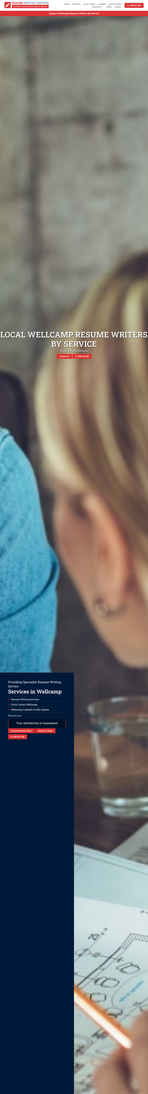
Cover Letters (89, 4)
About (109, 6)
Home (67, 4)
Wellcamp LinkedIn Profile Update (30, 709)
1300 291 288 (135, 5)
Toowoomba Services (21, 730)
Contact (117, 6)
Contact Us (64, 356)
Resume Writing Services (25, 699)
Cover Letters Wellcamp (24, 704)
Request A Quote (45, 730)
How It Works (115, 4)
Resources (97, 6)
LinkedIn (102, 4)
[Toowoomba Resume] (26, 7)
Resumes (76, 4)
